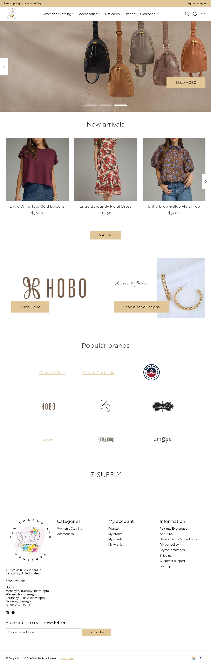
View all (105, 235)
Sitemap (165, 566)
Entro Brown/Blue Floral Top (174, 206)
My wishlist (115, 544)
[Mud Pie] (163, 407)
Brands (130, 14)
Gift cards (112, 14)
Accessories (65, 534)
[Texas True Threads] (105, 441)
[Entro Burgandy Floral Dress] (105, 169)
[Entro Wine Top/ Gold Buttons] (37, 169)
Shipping (166, 555)
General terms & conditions (178, 539)
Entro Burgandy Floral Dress (105, 206)
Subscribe (97, 632)
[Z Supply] (105, 475)
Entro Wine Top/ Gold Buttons (37, 206)
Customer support (172, 561)
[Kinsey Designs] (105, 407)
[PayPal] (200, 658)
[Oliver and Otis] (48, 441)
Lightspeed (67, 658)
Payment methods (172, 550)
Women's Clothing (69, 528)
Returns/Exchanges (173, 528)
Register (114, 528)
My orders (115, 534)
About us (166, 534)
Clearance (147, 14)
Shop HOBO (186, 82)
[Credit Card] (193, 658)
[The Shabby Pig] (11, 14)
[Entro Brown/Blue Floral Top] (174, 169)
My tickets (115, 539)
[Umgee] (163, 441)
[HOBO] (48, 407)
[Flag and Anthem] (151, 373)
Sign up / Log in (196, 3)
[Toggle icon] (187, 14)
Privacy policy (169, 544)
